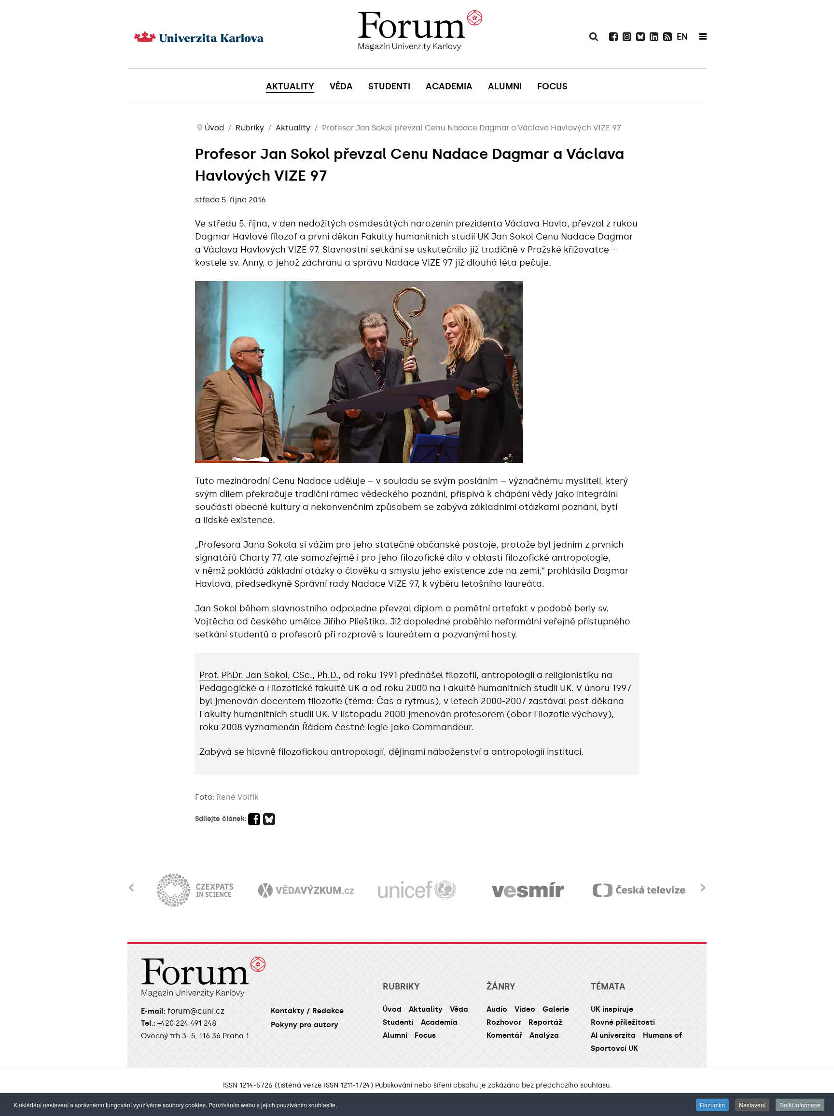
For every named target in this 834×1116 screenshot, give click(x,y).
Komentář (504, 1035)
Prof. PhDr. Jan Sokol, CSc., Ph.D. (268, 675)
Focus (425, 1035)
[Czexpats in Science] (194, 890)
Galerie (555, 1009)
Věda (459, 1009)
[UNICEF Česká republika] (417, 890)
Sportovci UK (614, 1048)
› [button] (703, 881)
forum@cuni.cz (195, 1011)
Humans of (662, 1035)
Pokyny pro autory (304, 1024)
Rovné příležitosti (623, 1022)
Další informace (799, 1105)
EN (682, 36)
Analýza (544, 1035)
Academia (439, 1022)
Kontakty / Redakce (307, 1010)
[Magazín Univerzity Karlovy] (420, 34)
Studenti (398, 1022)
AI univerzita (613, 1035)
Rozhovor (503, 1022)
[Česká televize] (639, 890)
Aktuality (426, 1009)
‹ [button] (131, 881)
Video (524, 1009)
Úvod (392, 1009)
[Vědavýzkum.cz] (305, 890)
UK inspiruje (612, 1009)
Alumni (395, 1035)
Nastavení (752, 1105)
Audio (496, 1009)
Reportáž (545, 1022)
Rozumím (712, 1105)
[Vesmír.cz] (528, 890)
